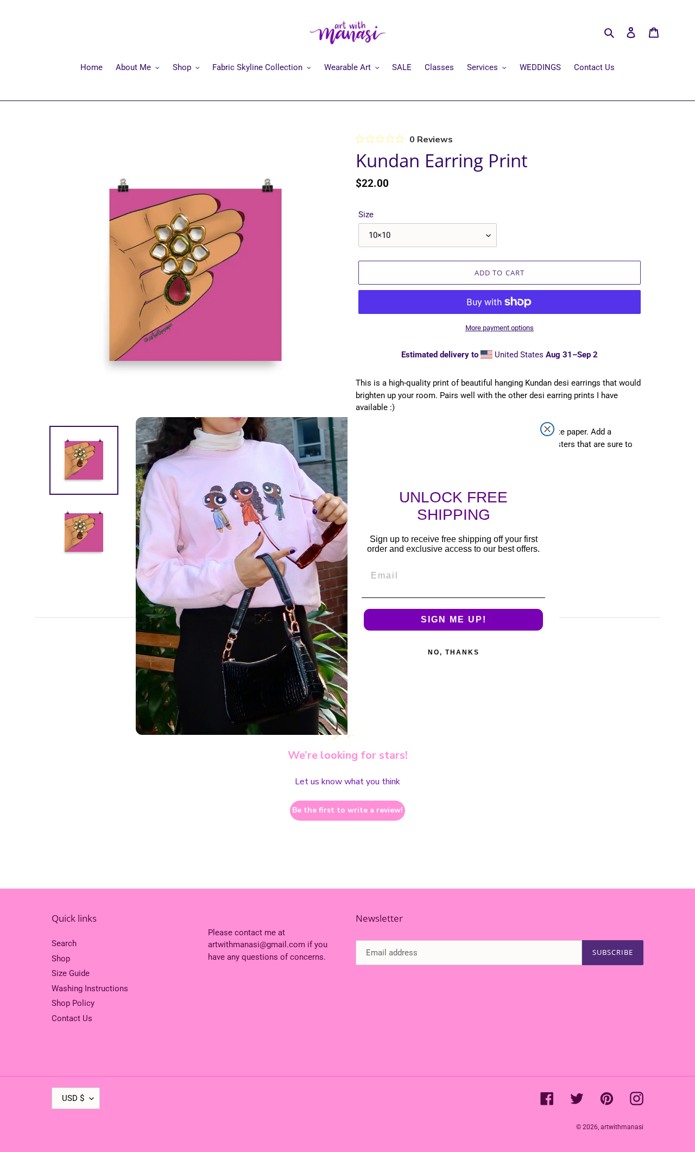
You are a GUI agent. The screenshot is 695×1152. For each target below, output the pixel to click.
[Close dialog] (547, 429)
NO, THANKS (453, 652)
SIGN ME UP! (453, 619)
